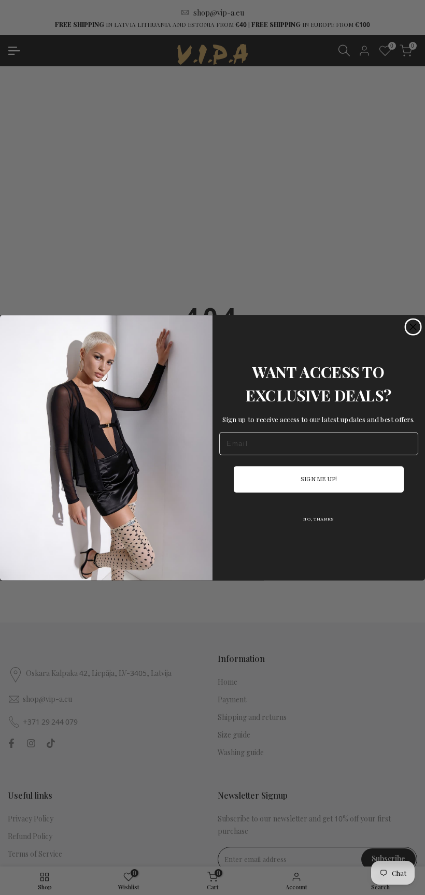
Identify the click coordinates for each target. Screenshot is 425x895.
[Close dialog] (413, 327)
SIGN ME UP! (319, 479)
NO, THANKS (318, 519)
